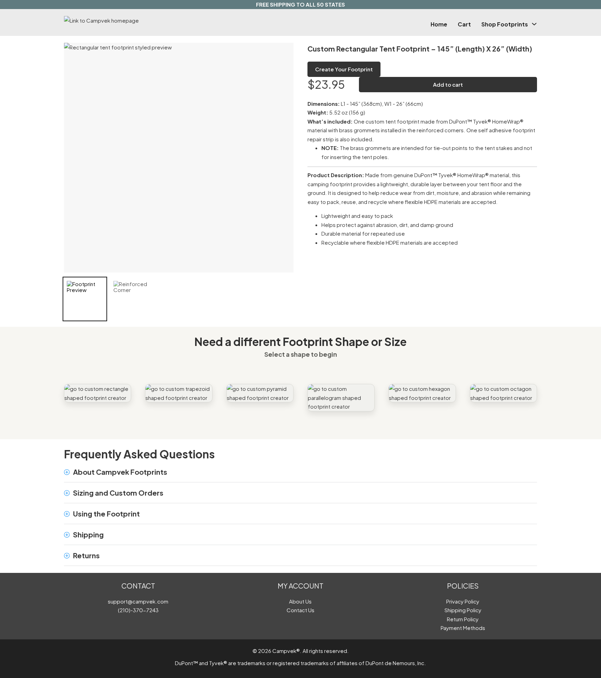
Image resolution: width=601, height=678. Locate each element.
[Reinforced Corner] (131, 299)
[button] (300, 472)
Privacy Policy (462, 601)
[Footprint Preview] (85, 299)
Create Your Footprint (344, 69)
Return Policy (463, 619)
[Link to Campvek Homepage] (135, 20)
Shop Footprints (504, 24)
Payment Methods (463, 627)
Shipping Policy (462, 610)
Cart (464, 24)
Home (439, 24)
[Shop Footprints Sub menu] (534, 24)
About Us (300, 601)
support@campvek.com (138, 601)
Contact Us (300, 610)
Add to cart (448, 84)
